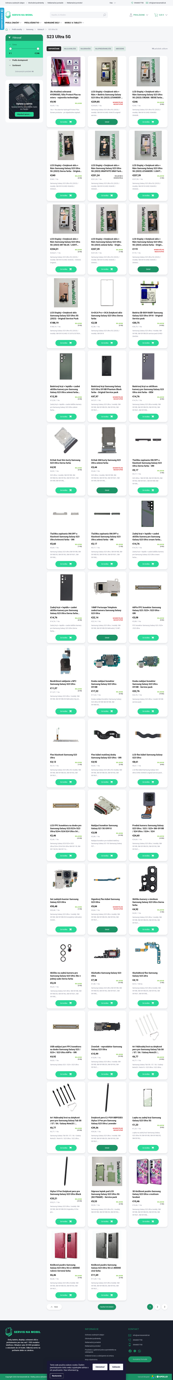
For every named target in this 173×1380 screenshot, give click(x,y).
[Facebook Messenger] (135, 1350)
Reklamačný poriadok (55, 3)
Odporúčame (53, 49)
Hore (56, 1307)
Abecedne (120, 49)
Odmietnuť (100, 1367)
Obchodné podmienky (36, 3)
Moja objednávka (91, 1360)
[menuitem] (13, 22)
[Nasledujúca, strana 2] (157, 1307)
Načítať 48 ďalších (107, 1307)
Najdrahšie (86, 49)
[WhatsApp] (139, 1350)
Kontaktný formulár (140, 1359)
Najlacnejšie (70, 49)
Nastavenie (57, 1376)
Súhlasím (116, 1367)
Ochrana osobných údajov (15, 3)
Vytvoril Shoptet (143, 1377)
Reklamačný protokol (74, 3)
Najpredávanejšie (103, 49)
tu (77, 1370)
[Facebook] (130, 1350)
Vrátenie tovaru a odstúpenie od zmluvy (99, 1356)
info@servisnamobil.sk (141, 1335)
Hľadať (104, 15)
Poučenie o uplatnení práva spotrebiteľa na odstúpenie (100, 1351)
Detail (107, 122)
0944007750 (137, 1340)
